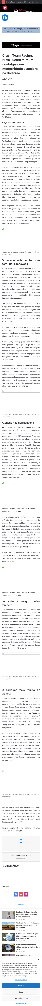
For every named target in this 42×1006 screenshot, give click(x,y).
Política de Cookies (21, 1003)
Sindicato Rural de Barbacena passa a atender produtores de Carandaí (27, 925)
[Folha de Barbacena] (5, 17)
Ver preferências (21, 998)
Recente (21, 905)
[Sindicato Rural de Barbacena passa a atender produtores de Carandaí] (8, 926)
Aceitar (21, 986)
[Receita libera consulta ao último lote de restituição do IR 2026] (8, 948)
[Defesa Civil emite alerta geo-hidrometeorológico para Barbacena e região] (8, 937)
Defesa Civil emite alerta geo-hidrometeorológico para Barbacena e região (27, 936)
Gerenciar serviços (21, 980)
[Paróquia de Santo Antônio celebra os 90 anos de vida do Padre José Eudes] (8, 915)
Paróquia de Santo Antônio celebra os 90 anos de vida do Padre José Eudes (27, 914)
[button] (39, 959)
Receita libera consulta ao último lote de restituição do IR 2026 (28, 947)
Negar (21, 992)
